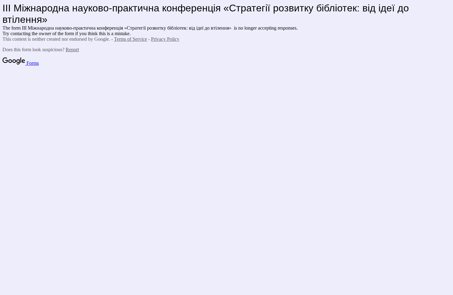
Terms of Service (130, 39)
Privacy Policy (165, 39)
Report (72, 49)
